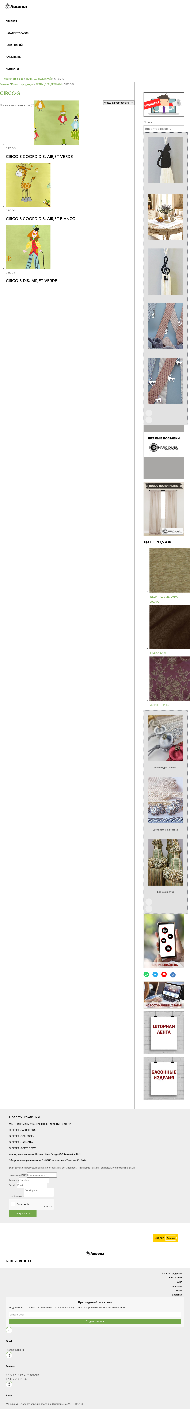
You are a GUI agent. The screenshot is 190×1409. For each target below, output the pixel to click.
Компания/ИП (18, 1175)
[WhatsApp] (7, 1261)
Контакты (177, 1286)
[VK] (16, 1261)
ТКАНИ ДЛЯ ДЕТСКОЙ (39, 78)
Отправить (23, 1213)
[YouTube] (25, 1261)
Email (13, 1185)
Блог (179, 1282)
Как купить (13, 56)
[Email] (29, 1261)
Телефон (14, 1180)
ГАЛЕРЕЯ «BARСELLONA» (23, 1130)
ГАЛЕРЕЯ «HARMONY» (21, 1142)
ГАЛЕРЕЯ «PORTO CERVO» (23, 1148)
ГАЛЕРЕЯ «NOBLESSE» (21, 1136)
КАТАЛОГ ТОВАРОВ (17, 33)
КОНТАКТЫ (12, 68)
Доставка (177, 1294)
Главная (4, 84)
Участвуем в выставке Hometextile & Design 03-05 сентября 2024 (45, 1154)
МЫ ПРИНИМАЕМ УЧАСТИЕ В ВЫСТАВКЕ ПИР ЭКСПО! (40, 1124)
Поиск (148, 122)
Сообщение (16, 1196)
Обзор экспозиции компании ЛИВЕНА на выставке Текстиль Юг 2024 (47, 1160)
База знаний (14, 45)
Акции (178, 1290)
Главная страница (13, 78)
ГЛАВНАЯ (11, 21)
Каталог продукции (22, 84)
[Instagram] (11, 1261)
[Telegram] (20, 1261)
